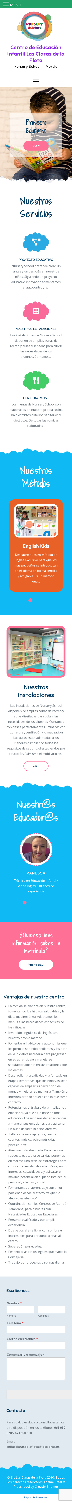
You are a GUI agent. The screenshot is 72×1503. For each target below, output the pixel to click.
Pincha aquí (36, 965)
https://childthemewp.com (36, 1497)
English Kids (36, 546)
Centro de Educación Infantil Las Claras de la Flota (36, 54)
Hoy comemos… (36, 398)
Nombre (14, 1303)
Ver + (36, 145)
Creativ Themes (47, 1486)
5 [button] (48, 902)
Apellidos (43, 1315)
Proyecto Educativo (36, 126)
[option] (36, 135)
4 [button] (48, 600)
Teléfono (15, 1323)
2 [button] (36, 600)
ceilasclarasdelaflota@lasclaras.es (33, 1447)
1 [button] (30, 600)
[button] (6, 4)
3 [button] (42, 600)
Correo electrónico (22, 1339)
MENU (15, 4)
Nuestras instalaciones (36, 329)
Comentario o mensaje (26, 1355)
